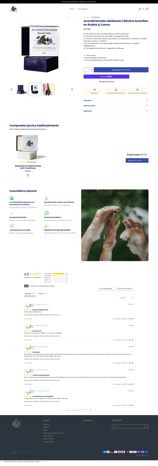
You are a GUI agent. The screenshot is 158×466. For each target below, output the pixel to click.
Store (71, 9)
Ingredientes (88, 111)
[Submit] (146, 426)
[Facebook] (140, 455)
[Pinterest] (147, 455)
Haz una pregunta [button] (106, 288)
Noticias (46, 424)
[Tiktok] (145, 455)
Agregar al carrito (135, 160)
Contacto (46, 427)
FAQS (45, 430)
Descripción (88, 100)
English (13, 453)
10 (91, 410)
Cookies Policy (48, 442)
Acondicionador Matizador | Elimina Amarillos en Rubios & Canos (42, 315)
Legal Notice (47, 436)
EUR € (24, 453)
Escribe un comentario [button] (125, 288)
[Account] (139, 9)
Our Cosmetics (83, 9)
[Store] (74, 9)
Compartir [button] (29, 319)
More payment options (106, 81)
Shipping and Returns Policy (53, 433)
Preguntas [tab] (41, 293)
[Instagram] (137, 455)
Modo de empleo (89, 106)
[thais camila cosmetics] (14, 9)
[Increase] (91, 70)
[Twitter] (142, 455)
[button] (143, 9)
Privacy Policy (48, 439)
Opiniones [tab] (28, 293)
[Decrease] (85, 70)
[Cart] (147, 9)
